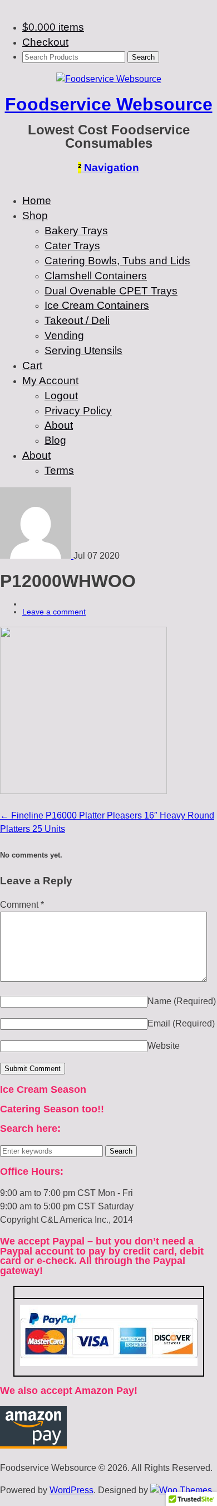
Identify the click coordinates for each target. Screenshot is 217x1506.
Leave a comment (54, 611)
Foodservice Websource (109, 104)
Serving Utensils (83, 350)
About (59, 425)
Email (181, 1023)
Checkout (45, 42)
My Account (50, 380)
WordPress (71, 1490)
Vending (64, 335)
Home (36, 200)
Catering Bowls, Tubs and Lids (117, 261)
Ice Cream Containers (97, 305)
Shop (35, 215)
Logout (61, 395)
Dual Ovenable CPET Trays (111, 291)
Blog (55, 440)
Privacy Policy (78, 411)
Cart (32, 365)
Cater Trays (72, 245)
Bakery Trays (76, 230)
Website (163, 1045)
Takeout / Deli (77, 320)
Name (181, 1001)
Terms (59, 470)
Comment (22, 904)
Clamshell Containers (96, 276)
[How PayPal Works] (109, 1363)
